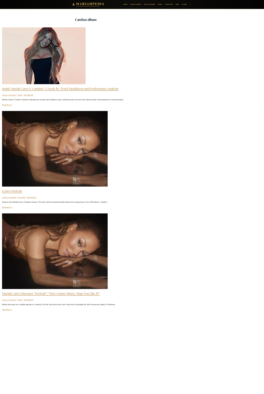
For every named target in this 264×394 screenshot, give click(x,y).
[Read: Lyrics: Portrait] (55, 149)
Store (184, 4)
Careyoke (169, 4)
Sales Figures (135, 4)
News (160, 4)
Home (125, 4)
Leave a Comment (9, 95)
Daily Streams (149, 4)
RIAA (177, 4)
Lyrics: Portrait (12, 191)
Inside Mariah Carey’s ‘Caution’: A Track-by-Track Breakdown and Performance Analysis (60, 89)
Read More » (7, 105)
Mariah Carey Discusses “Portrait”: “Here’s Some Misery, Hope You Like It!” (51, 293)
